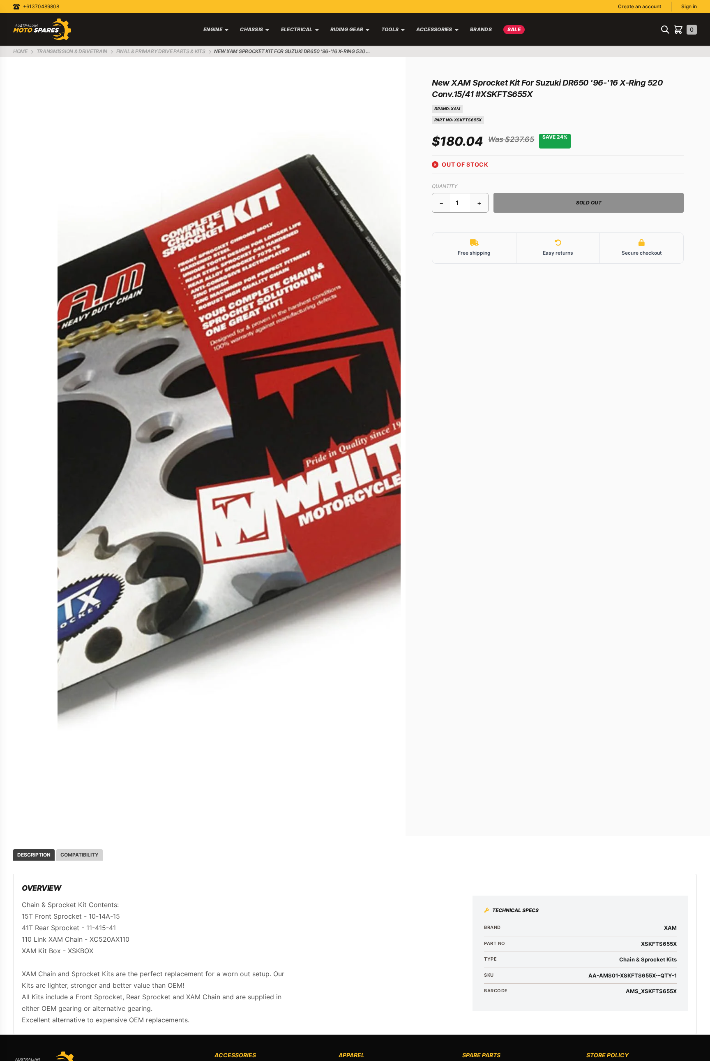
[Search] (665, 29)
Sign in (689, 6)
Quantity (444, 186)
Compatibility (79, 855)
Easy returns (558, 253)
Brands (481, 29)
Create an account (639, 6)
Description (34, 855)
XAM (455, 108)
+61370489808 (41, 6)
